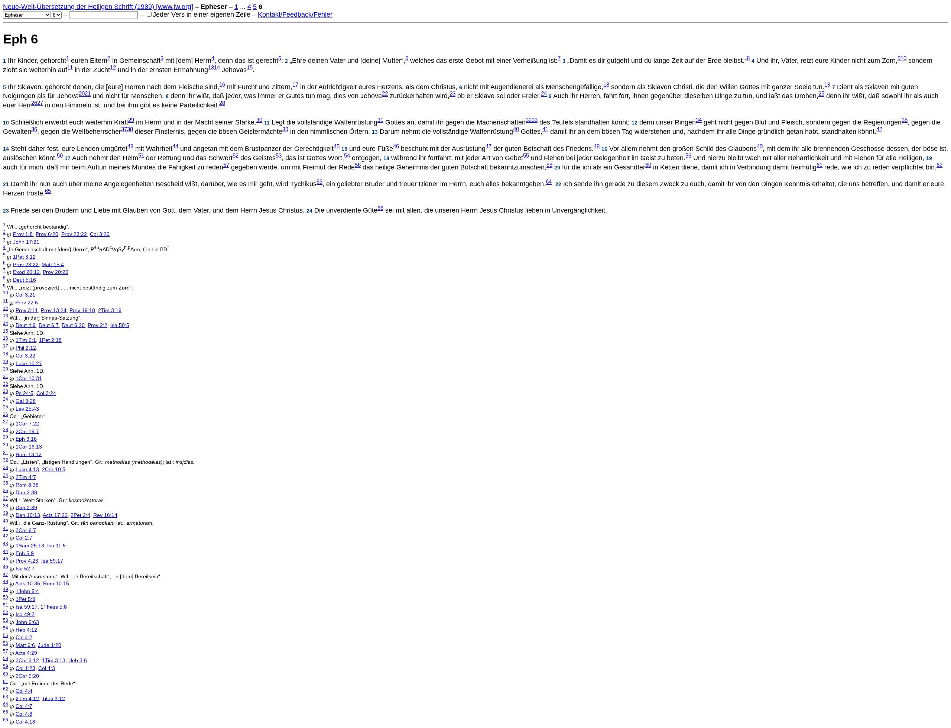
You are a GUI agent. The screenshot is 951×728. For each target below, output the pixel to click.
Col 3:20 (100, 234)
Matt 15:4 (53, 264)
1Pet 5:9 (25, 599)
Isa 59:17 (52, 561)
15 (250, 68)
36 (34, 129)
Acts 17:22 (55, 515)
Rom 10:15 (56, 583)
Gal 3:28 (26, 401)
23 (452, 94)
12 (113, 68)
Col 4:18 (25, 722)
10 (903, 58)
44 (175, 146)
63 (319, 182)
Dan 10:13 (28, 515)
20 (82, 94)
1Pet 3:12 (24, 257)
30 (259, 120)
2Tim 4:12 (27, 698)
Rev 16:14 (105, 515)
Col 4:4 (24, 691)
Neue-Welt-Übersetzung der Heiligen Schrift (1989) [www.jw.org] (98, 6)
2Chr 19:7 (27, 431)
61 (819, 165)
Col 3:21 (25, 295)
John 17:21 (26, 242)
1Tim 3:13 (53, 660)
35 (905, 120)
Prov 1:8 (23, 234)
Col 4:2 (24, 637)
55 (526, 156)
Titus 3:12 (53, 698)
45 (337, 146)
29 (131, 120)
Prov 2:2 (97, 325)
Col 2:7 (24, 538)
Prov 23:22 (74, 234)
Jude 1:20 (49, 645)
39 (285, 129)
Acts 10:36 (27, 583)
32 (529, 120)
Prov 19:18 (82, 310)
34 (699, 120)
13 (211, 68)
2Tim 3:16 (109, 310)
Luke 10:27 (29, 363)
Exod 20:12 (26, 272)
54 (347, 156)
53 (279, 156)
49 (760, 146)
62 (939, 165)
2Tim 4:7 (26, 477)
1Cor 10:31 (29, 378)
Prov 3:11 (27, 310)
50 (60, 156)
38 (130, 129)
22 (385, 94)
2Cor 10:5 (53, 469)
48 (597, 146)
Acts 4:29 (26, 653)
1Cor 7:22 (27, 424)
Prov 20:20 (55, 272)
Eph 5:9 (25, 553)
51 (141, 156)
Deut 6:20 (73, 325)
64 (549, 182)
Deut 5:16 (24, 280)
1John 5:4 (27, 591)
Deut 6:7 (49, 325)
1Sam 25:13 (30, 546)
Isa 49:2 (25, 614)
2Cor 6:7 (26, 530)
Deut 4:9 (26, 325)
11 (70, 68)
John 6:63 (27, 622)
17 (295, 85)
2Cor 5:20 (27, 676)
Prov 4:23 (27, 561)
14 (217, 68)
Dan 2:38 (26, 492)
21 (88, 94)
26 (34, 103)
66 (380, 208)
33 (535, 120)
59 (549, 165)
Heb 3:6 (77, 660)
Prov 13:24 (53, 310)
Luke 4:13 (27, 469)
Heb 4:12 (26, 629)
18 (606, 85)
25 (821, 94)
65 (48, 191)
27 (40, 103)
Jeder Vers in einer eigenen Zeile (201, 14)
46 (396, 146)
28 (222, 103)
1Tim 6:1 (26, 340)
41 (545, 129)
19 (827, 85)
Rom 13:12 (29, 454)
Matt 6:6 (25, 645)
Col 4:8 (24, 714)
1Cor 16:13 (29, 447)
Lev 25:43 (27, 408)
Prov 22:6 (26, 302)
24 (544, 94)
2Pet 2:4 (80, 515)
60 (648, 165)
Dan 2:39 (26, 507)
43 (130, 146)
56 (688, 156)
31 (380, 120)
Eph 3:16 (26, 439)
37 (124, 129)
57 (226, 165)
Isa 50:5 (119, 325)
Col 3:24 (46, 393)
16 (222, 85)
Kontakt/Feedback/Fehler (295, 14)
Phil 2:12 (26, 348)
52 (235, 156)
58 (358, 165)
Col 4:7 (24, 706)
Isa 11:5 (56, 546)
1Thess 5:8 (53, 606)
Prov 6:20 (47, 234)
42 (879, 129)
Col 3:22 (25, 356)
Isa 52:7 (25, 569)
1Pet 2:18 (50, 340)
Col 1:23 (25, 668)
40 (516, 129)
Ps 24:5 (24, 393)
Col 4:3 (46, 668)
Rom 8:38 (27, 485)
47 (488, 146)
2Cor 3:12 (27, 660)
